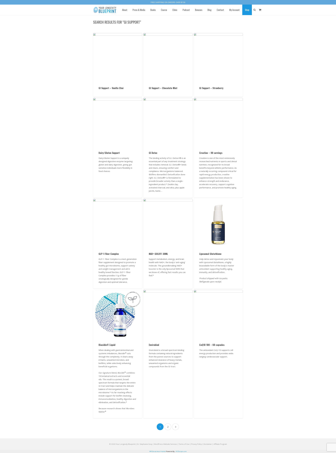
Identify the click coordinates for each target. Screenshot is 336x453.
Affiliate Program (220, 444)
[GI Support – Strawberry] (218, 57)
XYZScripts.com (181, 451)
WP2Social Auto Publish (157, 451)
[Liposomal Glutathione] (218, 223)
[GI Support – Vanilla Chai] (117, 57)
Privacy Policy (196, 444)
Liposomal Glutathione (210, 253)
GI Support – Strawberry (211, 88)
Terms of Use (184, 444)
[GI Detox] (167, 122)
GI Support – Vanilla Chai (111, 88)
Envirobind (154, 345)
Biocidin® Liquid (107, 345)
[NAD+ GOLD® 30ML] (167, 223)
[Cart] (260, 10)
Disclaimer (208, 444)
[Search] (254, 10)
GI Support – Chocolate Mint (163, 88)
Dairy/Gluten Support (109, 152)
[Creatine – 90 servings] (218, 122)
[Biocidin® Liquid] (117, 314)
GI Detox (153, 152)
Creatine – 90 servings (210, 152)
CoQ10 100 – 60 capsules (211, 345)
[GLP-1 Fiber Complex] (117, 223)
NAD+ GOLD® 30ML (158, 253)
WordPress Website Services (165, 444)
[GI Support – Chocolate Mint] (167, 57)
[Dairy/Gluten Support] (117, 122)
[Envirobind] (167, 314)
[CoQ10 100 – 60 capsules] (218, 314)
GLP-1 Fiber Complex (109, 253)
